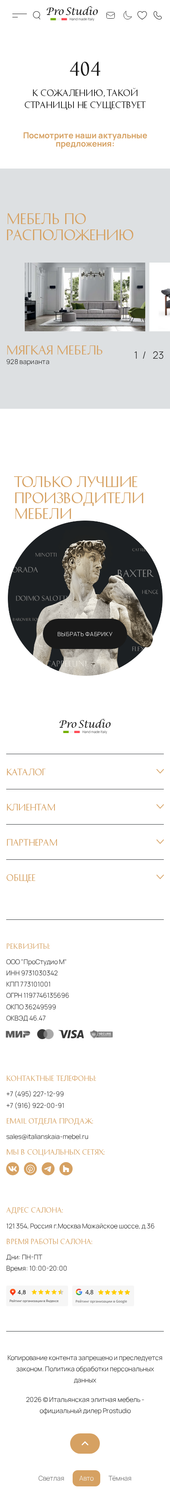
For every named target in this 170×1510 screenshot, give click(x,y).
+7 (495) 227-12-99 (35, 1093)
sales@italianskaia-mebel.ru (47, 1136)
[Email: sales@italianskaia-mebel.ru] (110, 15)
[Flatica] (66, 1168)
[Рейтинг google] (103, 1296)
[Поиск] (37, 15)
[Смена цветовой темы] (126, 15)
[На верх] (85, 1443)
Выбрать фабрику (85, 634)
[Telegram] (48, 1168)
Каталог (19, 15)
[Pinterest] (30, 1168)
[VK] (12, 1168)
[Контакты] (157, 15)
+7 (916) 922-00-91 (35, 1105)
